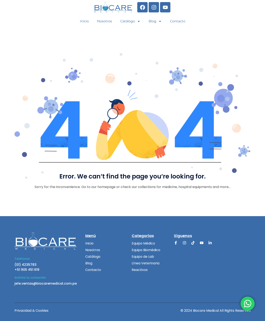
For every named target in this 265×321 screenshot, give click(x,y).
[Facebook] (142, 7)
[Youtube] (165, 7)
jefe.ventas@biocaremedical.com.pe (45, 283)
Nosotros (104, 21)
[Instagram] (154, 7)
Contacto (177, 21)
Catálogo (127, 21)
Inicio (84, 21)
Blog (152, 21)
